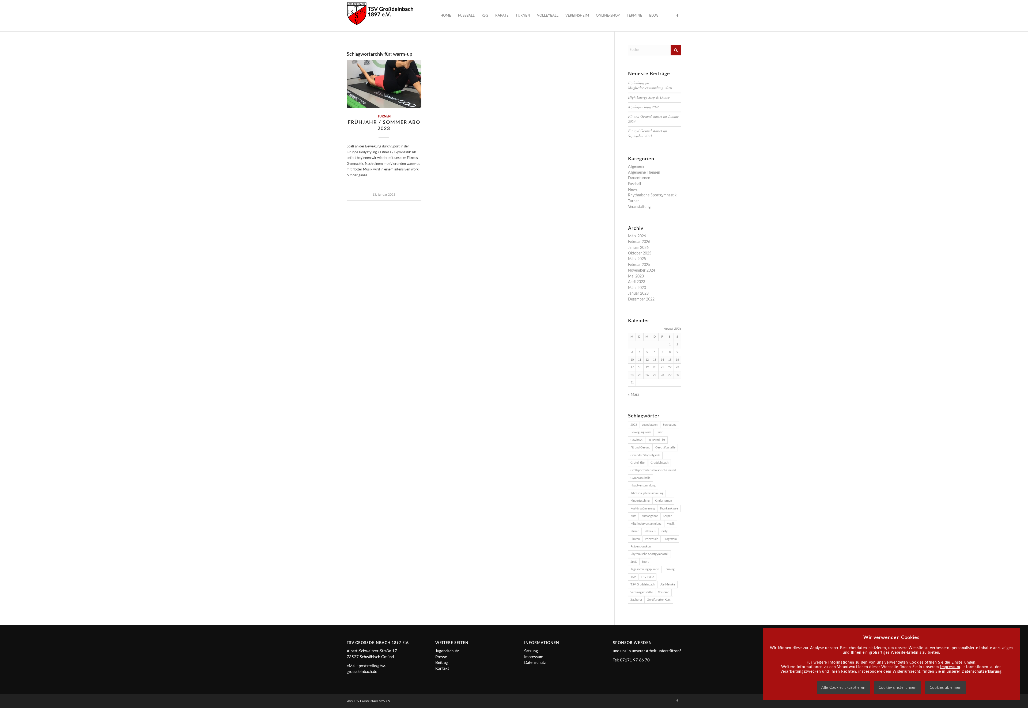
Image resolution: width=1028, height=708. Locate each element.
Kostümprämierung (642, 508)
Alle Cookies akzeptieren (843, 688)
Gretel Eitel (637, 462)
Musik (671, 523)
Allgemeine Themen (644, 172)
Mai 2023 (636, 276)
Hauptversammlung (643, 485)
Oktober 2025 (639, 253)
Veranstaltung (639, 207)
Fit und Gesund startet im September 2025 (647, 133)
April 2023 (636, 282)
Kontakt (442, 669)
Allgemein (636, 167)
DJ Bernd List (656, 440)
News (632, 190)
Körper (667, 516)
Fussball (634, 184)
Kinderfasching (640, 500)
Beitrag (441, 663)
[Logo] (380, 15)
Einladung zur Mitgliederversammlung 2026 (650, 85)
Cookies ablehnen (946, 688)
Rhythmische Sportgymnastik (652, 195)
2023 (633, 424)
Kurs (633, 516)
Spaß (633, 561)
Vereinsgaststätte (641, 592)
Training (669, 569)
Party (664, 531)
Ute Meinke (667, 584)
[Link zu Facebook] (677, 16)
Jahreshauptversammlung (646, 493)
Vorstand (663, 592)
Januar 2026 (638, 248)
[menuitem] (446, 15)
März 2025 (637, 259)
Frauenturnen (639, 178)
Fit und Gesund (640, 447)
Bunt (659, 432)
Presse (441, 657)
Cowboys (636, 440)
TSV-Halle (647, 577)
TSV (633, 577)
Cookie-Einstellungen (898, 688)
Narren (634, 531)
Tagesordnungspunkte (644, 569)
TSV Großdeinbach (642, 584)
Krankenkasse (669, 508)
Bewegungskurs (640, 432)
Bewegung (669, 424)
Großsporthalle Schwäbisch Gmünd (653, 470)
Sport (645, 561)
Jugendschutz (447, 651)
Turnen (384, 116)
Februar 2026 (639, 242)
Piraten (635, 539)
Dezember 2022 (641, 299)
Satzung (531, 651)
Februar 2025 (639, 265)
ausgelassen (649, 424)
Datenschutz (535, 663)
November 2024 (641, 270)
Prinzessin (651, 539)
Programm (670, 539)
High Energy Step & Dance (649, 97)
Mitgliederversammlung (646, 523)
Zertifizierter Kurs (659, 599)
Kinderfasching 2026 (643, 106)
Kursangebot (649, 516)
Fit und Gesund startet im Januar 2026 (653, 119)
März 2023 (637, 288)
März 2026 (637, 236)
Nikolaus (650, 531)
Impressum (533, 657)
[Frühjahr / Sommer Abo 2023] (384, 84)
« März (633, 395)
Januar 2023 (638, 293)
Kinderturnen (663, 500)
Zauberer (636, 599)
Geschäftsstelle (665, 447)
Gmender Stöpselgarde (645, 455)
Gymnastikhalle (640, 478)
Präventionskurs (641, 546)
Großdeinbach (659, 462)
